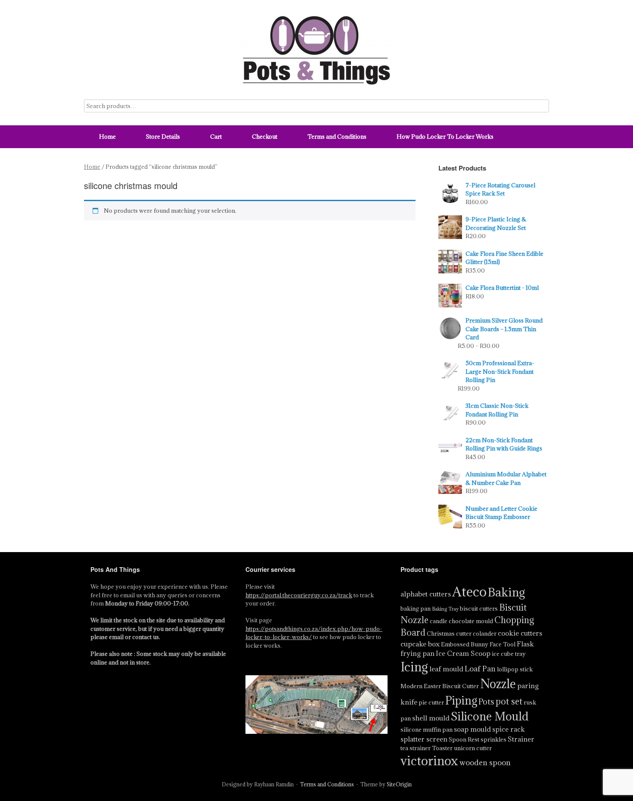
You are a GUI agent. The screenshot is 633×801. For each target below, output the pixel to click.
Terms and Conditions (336, 136)
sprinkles (493, 739)
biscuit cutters (479, 608)
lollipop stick (515, 669)
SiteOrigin (399, 784)
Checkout (264, 136)
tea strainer (415, 748)
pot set (509, 701)
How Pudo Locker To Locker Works (445, 136)
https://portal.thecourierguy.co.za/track (298, 595)
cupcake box (420, 644)
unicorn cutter (473, 748)
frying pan (417, 653)
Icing (414, 667)
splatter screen (423, 739)
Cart (216, 136)
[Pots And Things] (316, 50)
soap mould (472, 729)
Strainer (521, 739)
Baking (506, 592)
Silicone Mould (489, 716)
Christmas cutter (449, 633)
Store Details (163, 136)
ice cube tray (509, 654)
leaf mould (446, 668)
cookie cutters (520, 633)
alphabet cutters (425, 594)
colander (484, 633)
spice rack (508, 729)
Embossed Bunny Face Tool (478, 644)
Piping (461, 700)
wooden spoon (485, 762)
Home (107, 136)
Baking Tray (445, 609)
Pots (486, 701)
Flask (525, 644)
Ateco (469, 591)
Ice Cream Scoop (463, 653)
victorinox (429, 761)
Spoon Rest (464, 739)
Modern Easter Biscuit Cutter (439, 686)
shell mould (431, 718)
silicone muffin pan (426, 729)
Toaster (442, 748)
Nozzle (498, 684)
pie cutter (431, 702)
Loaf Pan (480, 669)
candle (438, 621)
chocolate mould (471, 621)
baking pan (415, 608)
